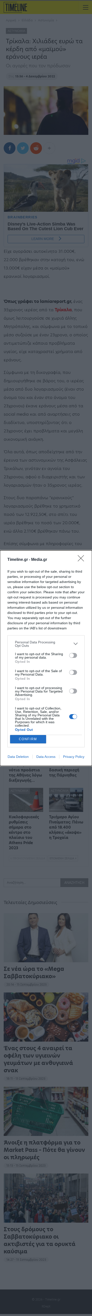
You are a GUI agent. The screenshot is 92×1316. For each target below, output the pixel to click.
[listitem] (46, 643)
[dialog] (46, 658)
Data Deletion (18, 757)
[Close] (82, 560)
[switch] (73, 655)
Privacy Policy (73, 757)
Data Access (45, 757)
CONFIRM (28, 739)
